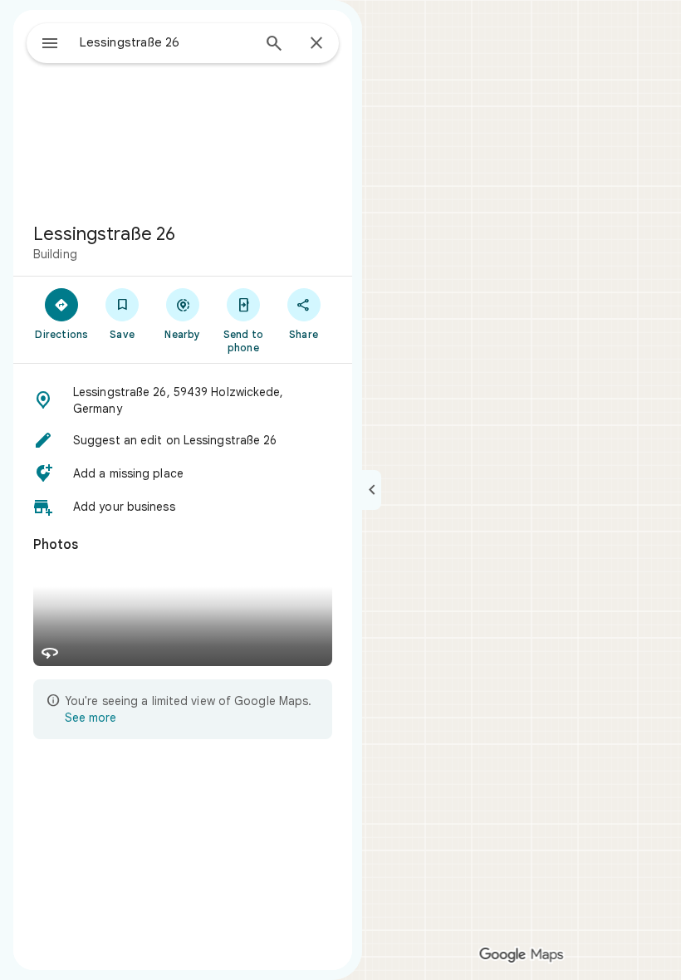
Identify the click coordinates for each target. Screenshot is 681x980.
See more (90, 717)
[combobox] (165, 42)
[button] (182, 400)
